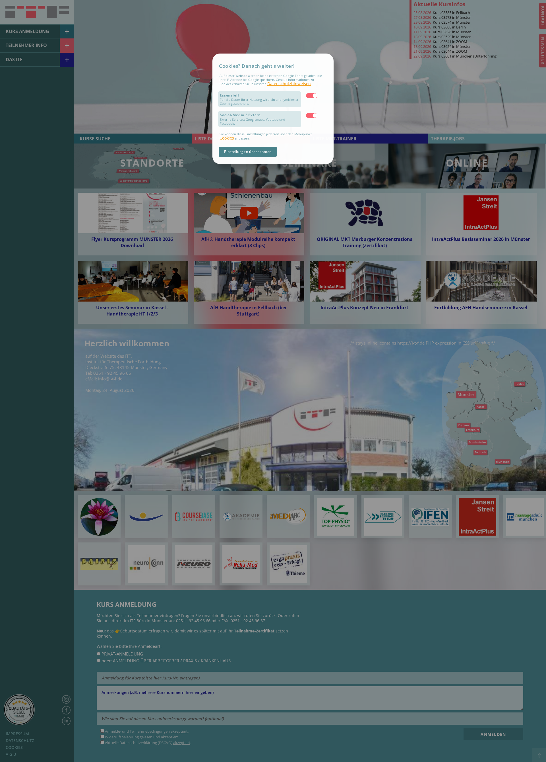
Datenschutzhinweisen (289, 83)
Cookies (227, 138)
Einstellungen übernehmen (248, 151)
